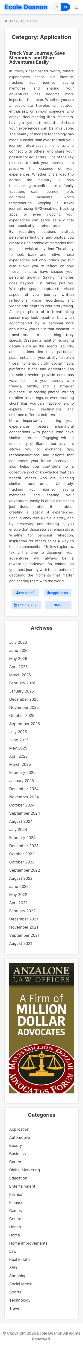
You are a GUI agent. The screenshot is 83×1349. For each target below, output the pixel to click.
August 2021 (20, 943)
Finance (16, 1202)
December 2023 (24, 845)
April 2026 (18, 666)
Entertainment (22, 1186)
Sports (15, 1292)
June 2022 (19, 886)
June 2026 (19, 650)
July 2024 (18, 829)
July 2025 (18, 731)
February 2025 (22, 772)
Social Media (20, 1284)
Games (15, 1210)
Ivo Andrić (26, 593)
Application (59, 593)
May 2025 (18, 748)
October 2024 (22, 805)
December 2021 (23, 919)
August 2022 (21, 878)
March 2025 (20, 764)
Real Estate (19, 1259)
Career (15, 1161)
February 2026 (22, 683)
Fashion (16, 1194)
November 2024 (24, 797)
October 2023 (22, 854)
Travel (14, 1308)
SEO (13, 1267)
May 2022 (18, 894)
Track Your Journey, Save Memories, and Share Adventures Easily (37, 57)
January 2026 (21, 691)
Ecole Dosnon (26, 7)
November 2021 (23, 927)
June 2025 (19, 740)
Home (14, 1235)
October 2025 (21, 715)
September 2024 (24, 813)
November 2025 (24, 707)
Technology (19, 1300)
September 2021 (24, 935)
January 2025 (21, 780)
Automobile (19, 1137)
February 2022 (22, 911)
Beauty (15, 1145)
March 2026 (20, 675)
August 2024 (21, 821)
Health (15, 1227)
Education (18, 1178)
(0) (60, 605)
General (16, 1218)
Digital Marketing (24, 1170)
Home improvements (28, 1243)
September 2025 (24, 723)
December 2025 (24, 699)
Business (17, 1153)
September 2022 (24, 870)
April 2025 (18, 756)
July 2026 (18, 642)
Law (13, 1251)
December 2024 (24, 788)
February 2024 (22, 837)
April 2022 (18, 902)
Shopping (18, 1275)
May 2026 (18, 658)
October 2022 (21, 862)
